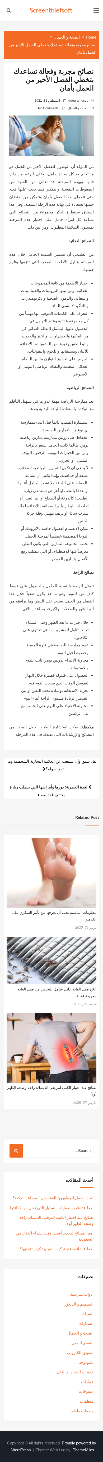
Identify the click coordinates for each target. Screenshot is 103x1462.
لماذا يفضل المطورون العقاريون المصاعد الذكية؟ (53, 1198)
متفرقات (86, 1391)
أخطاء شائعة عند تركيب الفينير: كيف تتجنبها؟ (56, 1248)
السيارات (85, 1323)
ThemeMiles (83, 1450)
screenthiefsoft (51, 10)
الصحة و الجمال (78, 108)
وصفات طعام (82, 1411)
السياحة (87, 1313)
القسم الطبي (82, 1343)
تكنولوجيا (85, 1362)
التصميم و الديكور (78, 1304)
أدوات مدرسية (81, 1294)
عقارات (87, 1382)
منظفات (86, 1401)
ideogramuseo (78, 100)
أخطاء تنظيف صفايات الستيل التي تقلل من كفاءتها (51, 1207)
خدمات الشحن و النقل (75, 1372)
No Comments (48, 108)
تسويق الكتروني (80, 1352)
